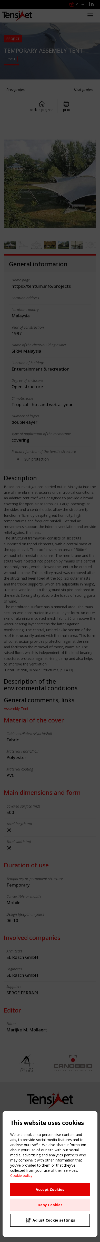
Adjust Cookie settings (54, 1220)
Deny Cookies (50, 1204)
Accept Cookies (50, 1189)
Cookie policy (21, 1175)
